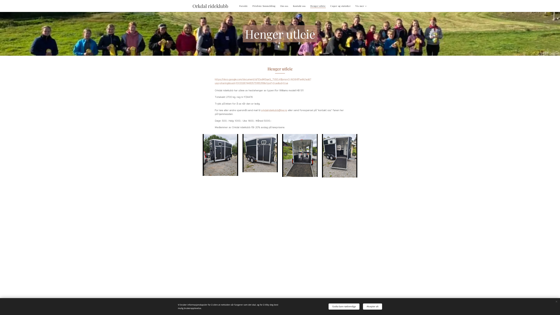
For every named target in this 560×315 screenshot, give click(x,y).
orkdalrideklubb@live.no (274, 110)
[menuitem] (244, 6)
